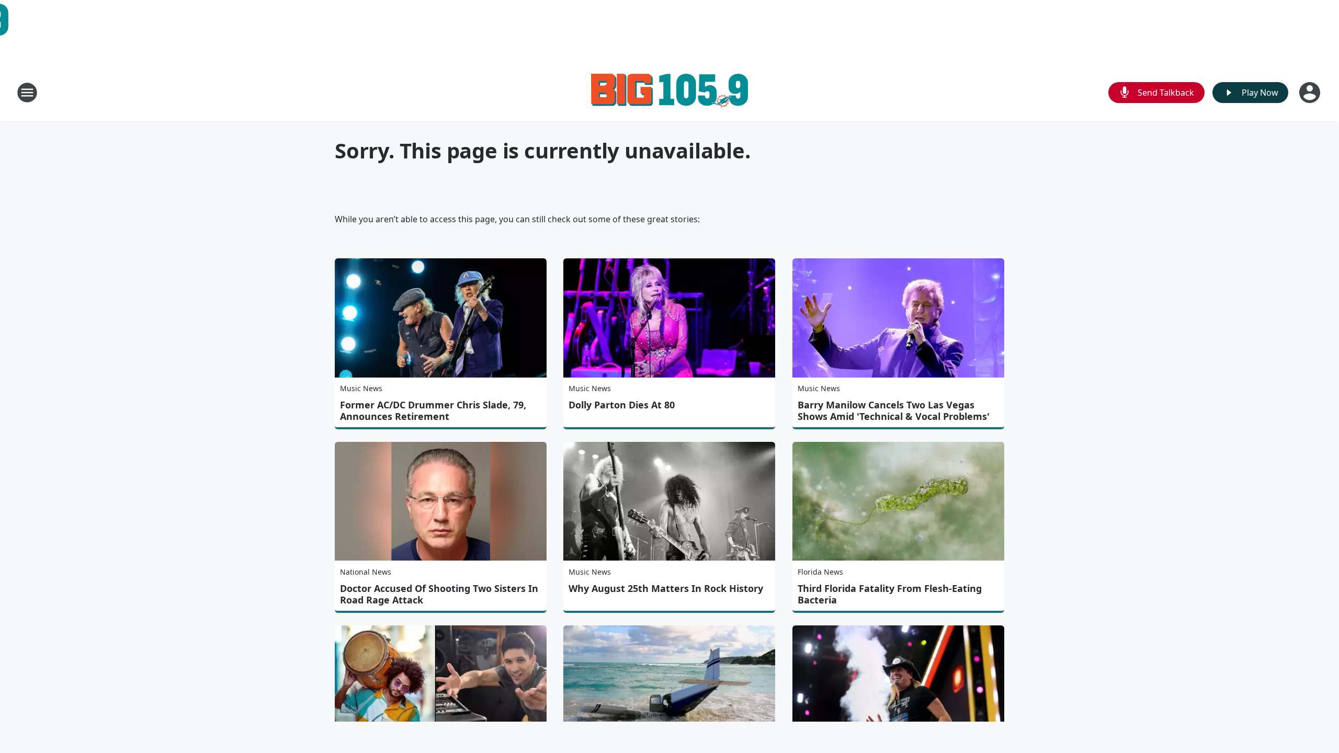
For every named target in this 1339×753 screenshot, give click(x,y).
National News (365, 572)
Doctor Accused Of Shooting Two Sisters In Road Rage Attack (439, 594)
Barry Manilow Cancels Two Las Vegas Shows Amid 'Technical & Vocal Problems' (894, 410)
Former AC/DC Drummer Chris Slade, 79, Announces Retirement (433, 410)
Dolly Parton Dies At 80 (622, 404)
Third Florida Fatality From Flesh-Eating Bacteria (890, 594)
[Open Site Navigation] (27, 92)
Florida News (820, 572)
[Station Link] (669, 92)
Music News (361, 388)
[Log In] (1310, 92)
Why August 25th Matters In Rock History (666, 588)
